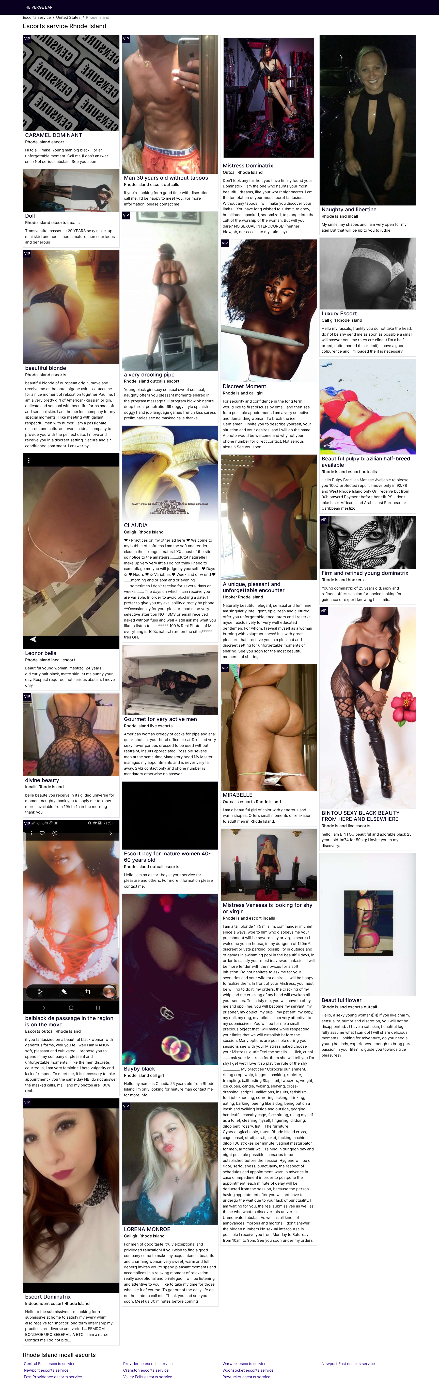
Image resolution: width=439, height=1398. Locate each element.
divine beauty (42, 780)
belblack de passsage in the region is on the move (69, 1021)
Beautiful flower (342, 1000)
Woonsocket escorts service (248, 1370)
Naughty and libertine (349, 209)
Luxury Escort (339, 313)
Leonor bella (40, 653)
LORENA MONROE (147, 1229)
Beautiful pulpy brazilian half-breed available (366, 461)
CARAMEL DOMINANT (53, 135)
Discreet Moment (244, 386)
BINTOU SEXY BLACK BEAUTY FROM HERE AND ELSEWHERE (361, 816)
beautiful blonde (45, 368)
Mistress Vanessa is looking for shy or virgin (267, 908)
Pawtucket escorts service (246, 1376)
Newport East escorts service (348, 1363)
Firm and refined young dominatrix (365, 573)
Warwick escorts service (244, 1363)
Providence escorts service (148, 1363)
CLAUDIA (136, 525)
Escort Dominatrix (48, 1296)
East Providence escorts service (53, 1376)
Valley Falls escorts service (147, 1376)
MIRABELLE (238, 795)
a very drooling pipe (149, 374)
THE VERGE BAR (38, 7)
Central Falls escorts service (49, 1363)
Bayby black (139, 1068)
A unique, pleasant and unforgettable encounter (254, 587)
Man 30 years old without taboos (166, 178)
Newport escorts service (46, 1370)
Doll (30, 216)
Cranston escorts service (146, 1370)
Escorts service (37, 17)
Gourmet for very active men (160, 719)
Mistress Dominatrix (248, 165)
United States (68, 17)
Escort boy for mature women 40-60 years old (167, 856)
